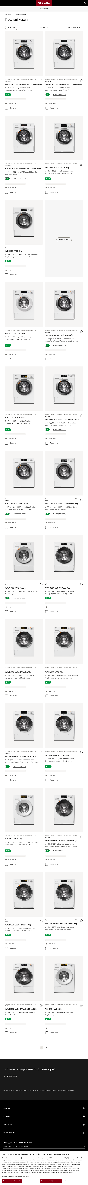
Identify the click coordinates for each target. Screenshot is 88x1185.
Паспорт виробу (59, 94)
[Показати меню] (4, 3)
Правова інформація (9, 1176)
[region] (44, 1168)
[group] (24, 70)
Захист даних (20, 1176)
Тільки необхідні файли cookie (51, 1181)
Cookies (27, 1176)
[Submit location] (84, 1147)
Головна (8, 14)
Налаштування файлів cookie (74, 1181)
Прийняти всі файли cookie (12, 1181)
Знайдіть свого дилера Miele (17, 1142)
